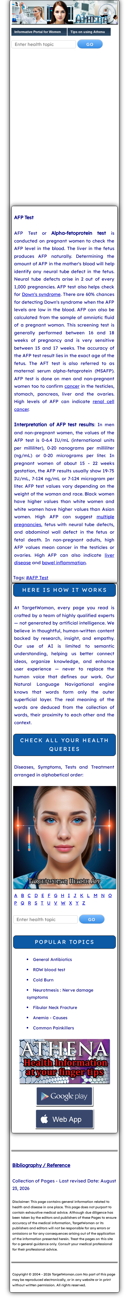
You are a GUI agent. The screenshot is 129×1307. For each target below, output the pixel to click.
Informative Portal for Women (37, 32)
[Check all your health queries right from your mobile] (65, 1083)
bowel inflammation (64, 562)
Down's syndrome (41, 294)
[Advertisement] (64, 132)
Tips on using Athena (87, 32)
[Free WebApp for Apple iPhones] (64, 1128)
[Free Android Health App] (64, 1105)
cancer (72, 386)
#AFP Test (37, 577)
